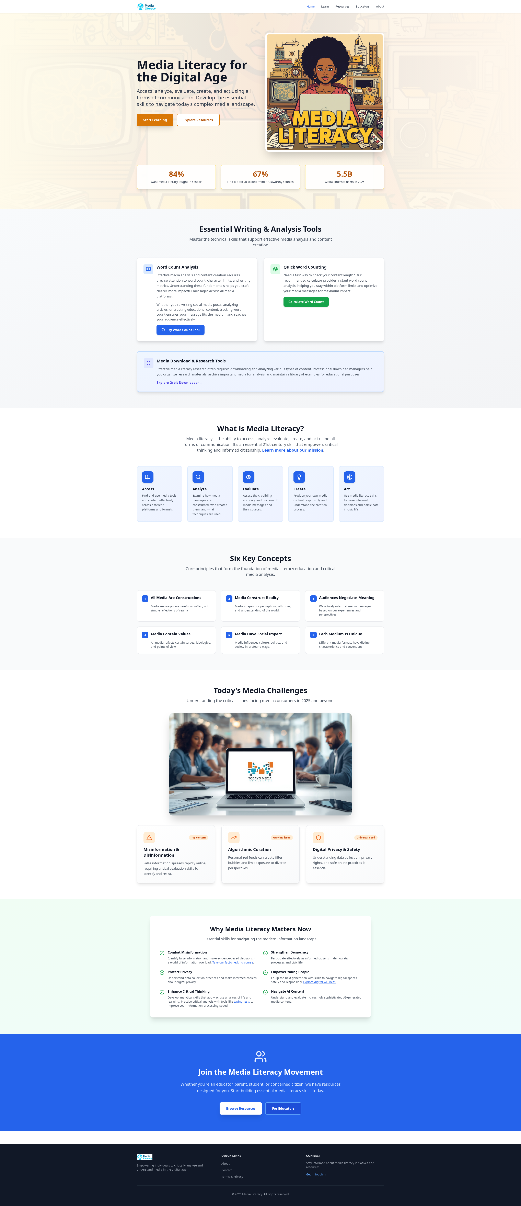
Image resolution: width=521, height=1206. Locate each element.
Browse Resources (240, 1108)
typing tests (242, 1001)
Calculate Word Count (306, 302)
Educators (363, 6)
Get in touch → (316, 1174)
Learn (325, 6)
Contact (226, 1170)
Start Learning (155, 120)
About (380, 6)
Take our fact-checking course (232, 962)
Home (311, 6)
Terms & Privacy (232, 1177)
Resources (342, 6)
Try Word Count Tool (183, 330)
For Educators (283, 1108)
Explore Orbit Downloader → (180, 382)
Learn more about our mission (292, 450)
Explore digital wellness (319, 982)
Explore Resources (198, 120)
